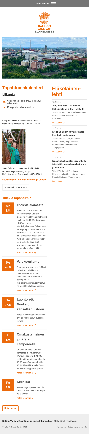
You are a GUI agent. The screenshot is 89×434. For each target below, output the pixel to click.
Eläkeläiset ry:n (62, 420)
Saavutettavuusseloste (78, 427)
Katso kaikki (10, 408)
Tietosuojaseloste (63, 427)
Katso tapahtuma (25, 252)
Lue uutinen (57, 123)
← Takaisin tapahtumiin (15, 187)
